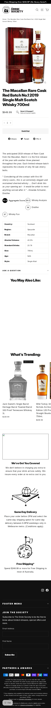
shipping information (25, 699)
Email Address (8, 628)
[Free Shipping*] (25, 547)
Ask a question (11, 270)
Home (4, 19)
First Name (7, 641)
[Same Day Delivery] (25, 495)
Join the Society (15, 612)
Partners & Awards (17, 668)
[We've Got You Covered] (25, 446)
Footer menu (12, 603)
